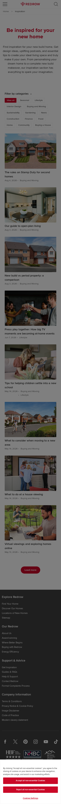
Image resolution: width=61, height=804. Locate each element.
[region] (30, 781)
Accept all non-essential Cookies (30, 780)
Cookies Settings (30, 798)
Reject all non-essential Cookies (30, 789)
